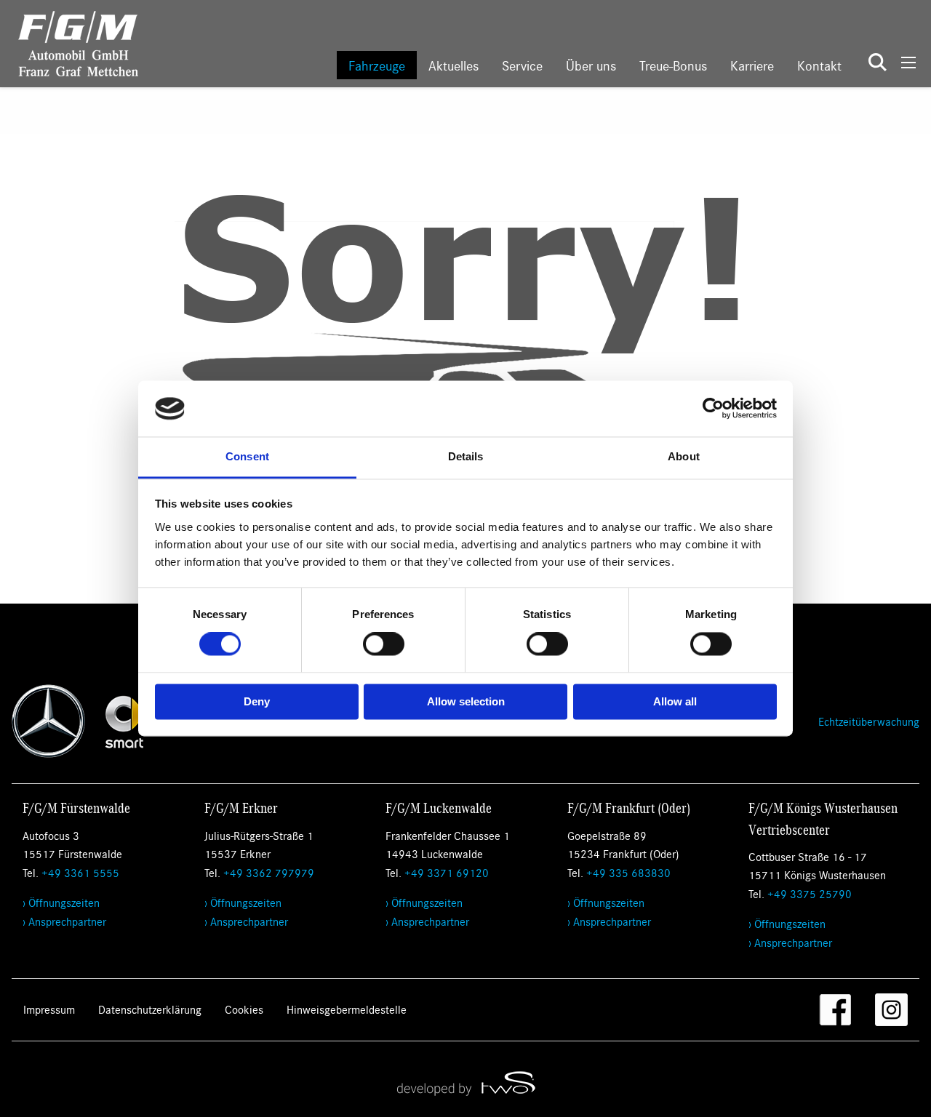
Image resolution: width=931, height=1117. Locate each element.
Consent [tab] (247, 456)
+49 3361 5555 (80, 872)
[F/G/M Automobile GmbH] (69, 41)
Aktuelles (453, 65)
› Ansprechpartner (64, 921)
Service (522, 65)
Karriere (752, 65)
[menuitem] (377, 65)
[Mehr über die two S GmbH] (465, 1083)
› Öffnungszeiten (61, 902)
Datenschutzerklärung (149, 1009)
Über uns (591, 65)
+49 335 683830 (628, 872)
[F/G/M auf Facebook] (835, 1009)
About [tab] (684, 456)
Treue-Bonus (673, 65)
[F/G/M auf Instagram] (891, 1009)
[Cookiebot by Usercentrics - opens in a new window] (713, 409)
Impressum (49, 1009)
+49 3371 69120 (446, 872)
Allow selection (466, 701)
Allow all (675, 701)
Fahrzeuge (376, 65)
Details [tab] (466, 456)
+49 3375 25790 (809, 893)
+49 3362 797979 (268, 872)
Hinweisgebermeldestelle (347, 1009)
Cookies (244, 1009)
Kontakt (819, 65)
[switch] (383, 644)
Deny (257, 701)
